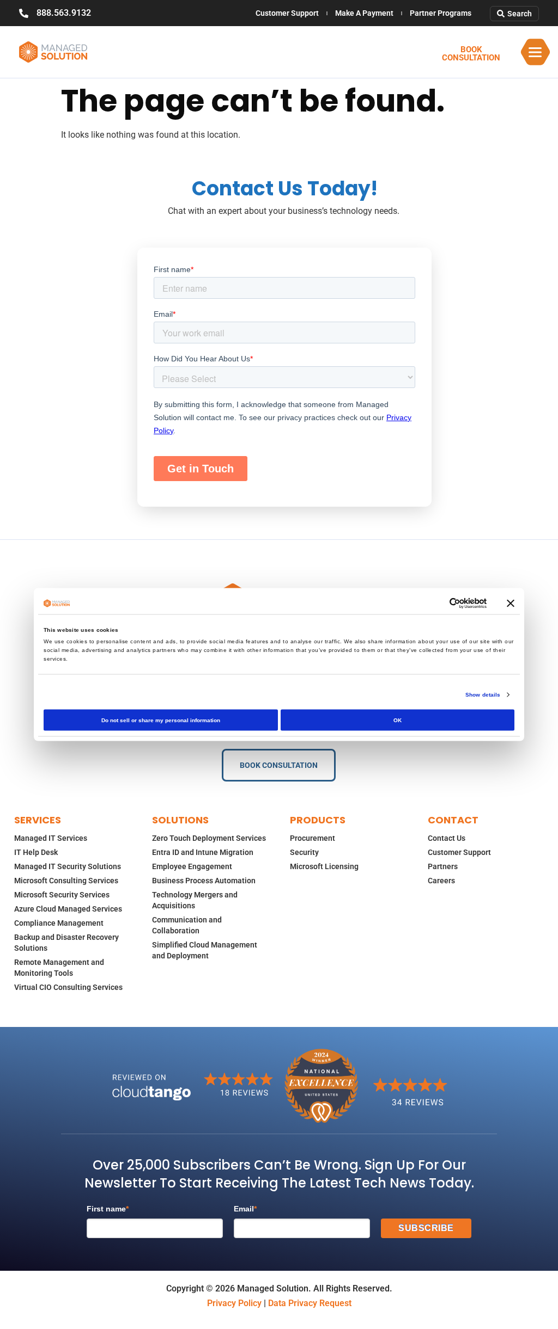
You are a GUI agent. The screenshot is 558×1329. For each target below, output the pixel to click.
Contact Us (446, 838)
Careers (441, 880)
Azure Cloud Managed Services (68, 909)
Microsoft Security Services (62, 894)
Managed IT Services (50, 838)
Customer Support (287, 13)
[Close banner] (510, 603)
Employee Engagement (192, 866)
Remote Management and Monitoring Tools (59, 967)
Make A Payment (364, 13)
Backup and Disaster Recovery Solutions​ (66, 942)
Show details (482, 695)
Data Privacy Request (309, 1303)
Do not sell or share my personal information (160, 720)
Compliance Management (59, 923)
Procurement (312, 838)
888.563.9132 (64, 13)
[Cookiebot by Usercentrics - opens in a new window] (439, 603)
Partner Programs (440, 13)
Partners (443, 866)
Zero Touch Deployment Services (209, 838)
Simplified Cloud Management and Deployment (204, 950)
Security (304, 852)
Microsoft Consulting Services (66, 880)
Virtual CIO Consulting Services (68, 987)
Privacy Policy (234, 1303)
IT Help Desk (36, 852)
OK (397, 720)
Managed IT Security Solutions (67, 866)
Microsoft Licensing (324, 866)
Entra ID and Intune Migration (202, 852)
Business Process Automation (204, 880)
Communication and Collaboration (187, 925)
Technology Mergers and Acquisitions (195, 900)
